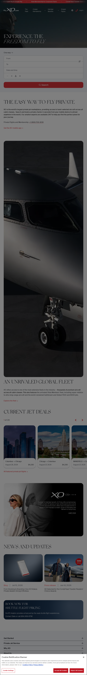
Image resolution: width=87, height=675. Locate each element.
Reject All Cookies (77, 670)
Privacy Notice (38, 665)
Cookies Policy (27, 665)
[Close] (83, 657)
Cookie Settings (8, 670)
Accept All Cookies (61, 670)
